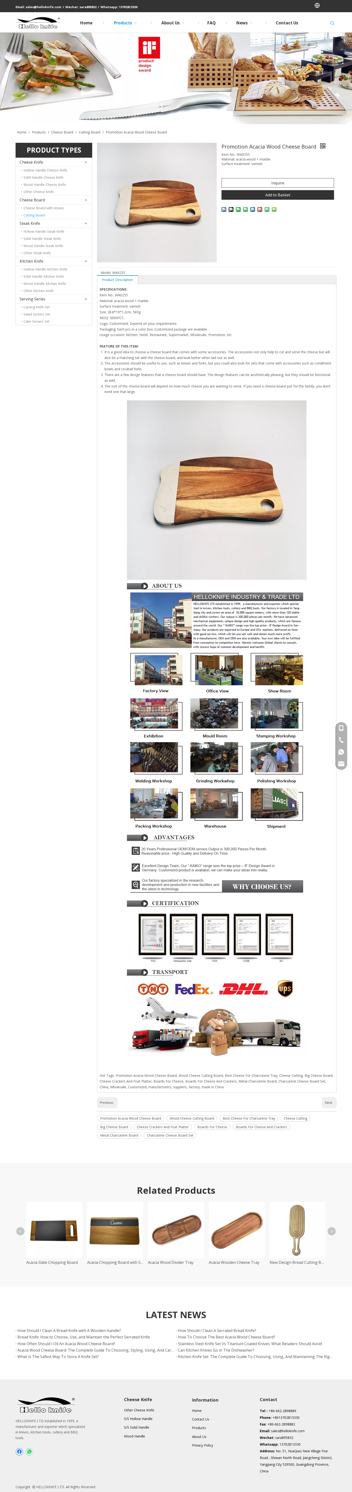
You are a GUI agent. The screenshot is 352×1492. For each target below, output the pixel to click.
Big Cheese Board (114, 1127)
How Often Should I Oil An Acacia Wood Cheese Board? (66, 1343)
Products (199, 1428)
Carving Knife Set (36, 307)
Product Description (117, 279)
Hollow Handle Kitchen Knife (45, 269)
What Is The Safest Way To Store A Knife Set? (58, 1356)
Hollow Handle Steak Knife (43, 231)
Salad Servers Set (36, 314)
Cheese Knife (31, 162)
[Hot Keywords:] (332, 23)
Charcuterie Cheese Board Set (170, 1135)
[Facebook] (19, 1452)
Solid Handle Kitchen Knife (43, 276)
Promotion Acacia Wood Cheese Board (130, 1118)
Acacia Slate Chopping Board (52, 1262)
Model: (106, 272)
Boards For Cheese (212, 1127)
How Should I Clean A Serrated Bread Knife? (217, 1330)
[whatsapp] (29, 1452)
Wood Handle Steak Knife (43, 245)
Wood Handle (134, 1436)
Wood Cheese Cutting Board (192, 1118)
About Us (199, 1436)
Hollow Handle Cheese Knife (45, 170)
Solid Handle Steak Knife (42, 238)
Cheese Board (32, 200)
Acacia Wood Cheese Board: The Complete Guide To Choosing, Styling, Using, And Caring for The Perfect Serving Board (95, 1350)
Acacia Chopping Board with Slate (115, 1262)
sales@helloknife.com (288, 1431)
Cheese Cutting (295, 1118)
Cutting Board (34, 215)
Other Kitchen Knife (38, 290)
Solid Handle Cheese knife (43, 177)
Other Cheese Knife (38, 191)
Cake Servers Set (36, 321)
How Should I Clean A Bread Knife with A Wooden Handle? (69, 1330)
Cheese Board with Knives (43, 208)
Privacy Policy (202, 1445)
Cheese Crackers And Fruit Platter (163, 1127)
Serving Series (32, 299)
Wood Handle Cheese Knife (44, 184)
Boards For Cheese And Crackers (261, 1127)
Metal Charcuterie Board (119, 1135)
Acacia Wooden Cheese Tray (234, 1262)
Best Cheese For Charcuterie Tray (249, 1118)
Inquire (277, 183)
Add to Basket (277, 195)
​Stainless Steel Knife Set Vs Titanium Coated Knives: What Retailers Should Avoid (250, 1343)
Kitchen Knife (31, 261)
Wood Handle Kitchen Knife (44, 283)
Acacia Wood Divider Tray (170, 1262)
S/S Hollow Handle (138, 1418)
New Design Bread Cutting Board (298, 1262)
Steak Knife (30, 223)
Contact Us (200, 1419)
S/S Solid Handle (136, 1427)
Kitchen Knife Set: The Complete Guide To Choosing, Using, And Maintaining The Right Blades (256, 1356)
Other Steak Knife (37, 253)
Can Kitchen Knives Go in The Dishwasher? (216, 1350)
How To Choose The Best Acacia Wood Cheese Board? (226, 1337)
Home (197, 1410)
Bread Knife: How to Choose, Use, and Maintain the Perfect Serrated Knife (83, 1337)
